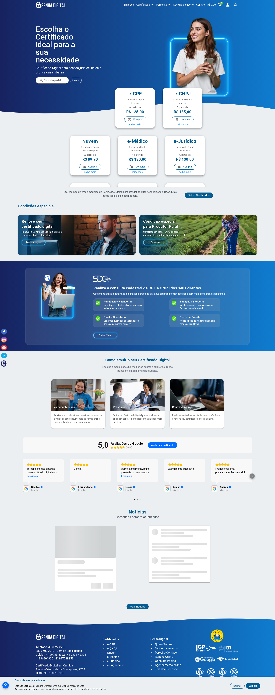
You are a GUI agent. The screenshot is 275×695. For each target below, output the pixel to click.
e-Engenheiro (115, 665)
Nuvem (111, 652)
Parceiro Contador (166, 652)
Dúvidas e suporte (183, 4)
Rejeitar (237, 686)
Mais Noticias (137, 606)
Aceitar (253, 685)
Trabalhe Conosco (166, 669)
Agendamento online (168, 665)
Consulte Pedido (165, 660)
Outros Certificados (199, 195)
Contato (200, 4)
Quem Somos (163, 644)
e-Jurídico (113, 661)
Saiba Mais (105, 335)
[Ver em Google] (26, 488)
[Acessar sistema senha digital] (227, 5)
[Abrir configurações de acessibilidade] (5, 685)
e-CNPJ (112, 648)
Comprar (138, 119)
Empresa (129, 4)
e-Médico (113, 657)
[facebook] (4, 331)
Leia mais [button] (32, 476)
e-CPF (111, 644)
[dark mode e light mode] (235, 5)
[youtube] (4, 347)
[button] (22, 476)
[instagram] (4, 339)
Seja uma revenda (166, 648)
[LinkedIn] (4, 355)
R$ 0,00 (211, 4)
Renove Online (164, 656)
